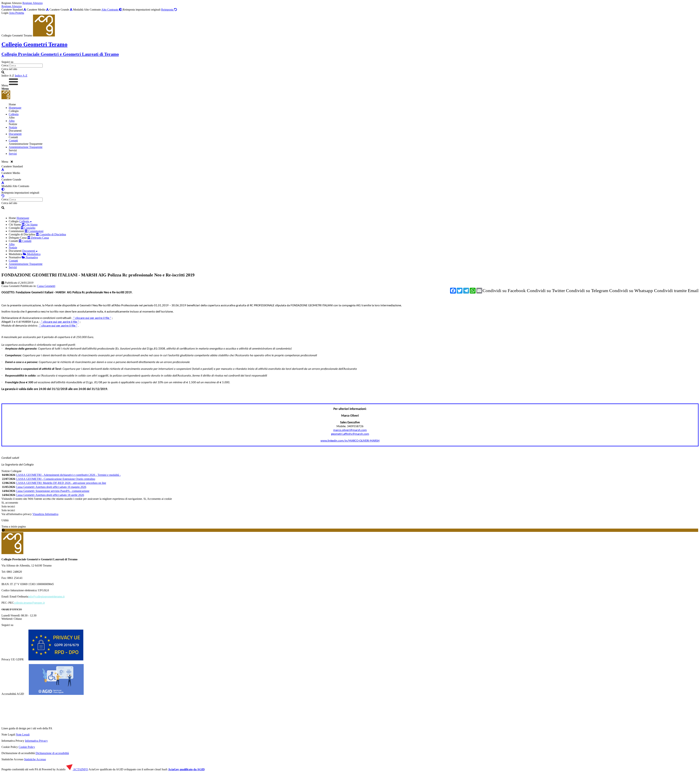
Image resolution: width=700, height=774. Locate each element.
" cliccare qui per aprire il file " (92, 318)
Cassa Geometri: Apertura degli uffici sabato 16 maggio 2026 (51, 486)
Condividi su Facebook (504, 290)
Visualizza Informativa (45, 514)
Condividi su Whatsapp (631, 290)
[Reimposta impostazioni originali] (2, 195)
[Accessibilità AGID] (56, 693)
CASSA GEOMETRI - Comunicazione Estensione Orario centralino (55, 478)
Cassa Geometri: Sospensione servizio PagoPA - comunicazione (52, 490)
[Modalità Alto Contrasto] (2, 189)
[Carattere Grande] (71, 9)
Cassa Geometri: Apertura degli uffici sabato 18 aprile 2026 (50, 494)
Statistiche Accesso (35, 759)
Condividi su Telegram (587, 290)
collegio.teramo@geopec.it (29, 602)
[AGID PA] (84, 728)
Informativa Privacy (36, 740)
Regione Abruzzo (32, 3)
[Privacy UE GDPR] (55, 659)
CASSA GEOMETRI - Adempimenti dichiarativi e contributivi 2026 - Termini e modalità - (68, 474)
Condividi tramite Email (676, 290)
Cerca (4, 65)
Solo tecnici (8, 510)
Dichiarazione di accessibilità (52, 753)
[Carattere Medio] (47, 9)
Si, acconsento (9, 502)
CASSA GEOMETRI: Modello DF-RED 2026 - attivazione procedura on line (61, 482)
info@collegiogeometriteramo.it (46, 596)
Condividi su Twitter (546, 290)
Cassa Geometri (10, 286)
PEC (11, 602)
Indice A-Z (21, 75)
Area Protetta (16, 12)
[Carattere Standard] (25, 9)
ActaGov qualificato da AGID (186, 769)
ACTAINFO (80, 769)
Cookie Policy (27, 746)
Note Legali (23, 734)
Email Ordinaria (19, 596)
